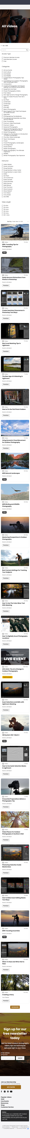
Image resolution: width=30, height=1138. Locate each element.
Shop (3, 1105)
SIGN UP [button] (20, 1058)
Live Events (5, 1101)
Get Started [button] (11, 1087)
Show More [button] (15, 1007)
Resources (4, 1103)
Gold (2, 1099)
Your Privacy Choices (21, 1128)
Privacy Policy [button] (15, 1127)
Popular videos (6, 1097)
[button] (27, 50)
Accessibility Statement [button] (8, 1128)
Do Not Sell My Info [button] (24, 1127)
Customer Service (7, 1107)
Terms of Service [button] (6, 1127)
